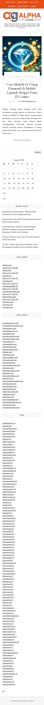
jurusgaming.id (8, 539)
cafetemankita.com (10, 357)
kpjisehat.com (7, 373)
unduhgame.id (8, 682)
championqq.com (9, 297)
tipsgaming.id (7, 473)
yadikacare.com (8, 394)
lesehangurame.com (10, 323)
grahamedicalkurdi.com (11, 402)
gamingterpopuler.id (10, 642)
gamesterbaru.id (9, 455)
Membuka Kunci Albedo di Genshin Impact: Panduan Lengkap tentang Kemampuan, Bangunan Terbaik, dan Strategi (19, 229)
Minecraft (12, 6)
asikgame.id (7, 605)
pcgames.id (7, 505)
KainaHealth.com (9, 389)
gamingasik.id (8, 529)
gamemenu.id (7, 589)
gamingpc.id (7, 478)
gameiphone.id (8, 434)
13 (19, 178)
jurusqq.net (6, 276)
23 (33, 183)
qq (3, 691)
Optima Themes (28, 701)
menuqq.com (7, 307)
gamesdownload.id (10, 653)
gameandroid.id (8, 431)
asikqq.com (7, 265)
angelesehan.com (9, 347)
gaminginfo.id (7, 515)
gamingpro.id (7, 624)
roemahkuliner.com (10, 331)
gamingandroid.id (9, 481)
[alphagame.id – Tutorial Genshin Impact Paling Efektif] (22, 17)
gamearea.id (7, 600)
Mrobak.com (7, 352)
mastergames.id (8, 610)
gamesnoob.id (8, 645)
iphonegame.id (8, 486)
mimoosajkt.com (8, 363)
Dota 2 (13, 2)
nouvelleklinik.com (9, 386)
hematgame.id (8, 608)
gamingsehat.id (8, 629)
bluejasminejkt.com (10, 349)
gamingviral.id (8, 621)
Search (37, 152)
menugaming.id (8, 542)
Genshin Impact (23, 2)
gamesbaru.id (8, 650)
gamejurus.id (7, 587)
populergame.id (8, 684)
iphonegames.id (8, 436)
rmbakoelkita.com (9, 344)
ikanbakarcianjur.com (11, 370)
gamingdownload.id (10, 616)
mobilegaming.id (9, 492)
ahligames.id (7, 576)
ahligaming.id (7, 568)
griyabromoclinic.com (10, 407)
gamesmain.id (8, 558)
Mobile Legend (22, 6)
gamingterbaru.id (9, 484)
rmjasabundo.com (9, 360)
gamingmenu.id (8, 526)
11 (9, 178)
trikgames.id (7, 465)
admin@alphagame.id (28, 101)
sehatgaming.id (8, 634)
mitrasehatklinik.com (10, 376)
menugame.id (7, 613)
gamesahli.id (7, 560)
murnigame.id (7, 595)
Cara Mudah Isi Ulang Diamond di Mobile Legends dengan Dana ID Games (22, 90)
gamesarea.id (8, 597)
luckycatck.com (8, 341)
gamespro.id (7, 647)
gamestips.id (7, 457)
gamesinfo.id (7, 444)
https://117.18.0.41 (10, 283)
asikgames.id (7, 581)
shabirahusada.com (10, 392)
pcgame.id (6, 502)
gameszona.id (8, 566)
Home (7, 2)
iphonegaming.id (9, 489)
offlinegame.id (8, 494)
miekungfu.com (8, 355)
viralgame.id (7, 679)
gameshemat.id (8, 573)
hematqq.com (7, 302)
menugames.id (8, 571)
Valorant (32, 6)
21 (23, 183)
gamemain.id (7, 584)
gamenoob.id (7, 655)
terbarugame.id (8, 508)
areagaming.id (8, 544)
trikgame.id (7, 426)
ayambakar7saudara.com (12, 326)
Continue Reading (22, 140)
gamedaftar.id (8, 668)
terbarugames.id (9, 510)
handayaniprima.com (10, 336)
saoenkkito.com (8, 334)
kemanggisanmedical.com (12, 381)
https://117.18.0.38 (10, 289)
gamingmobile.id (9, 471)
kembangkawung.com (11, 365)
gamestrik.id (7, 463)
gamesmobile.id (8, 450)
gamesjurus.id (8, 555)
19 (14, 183)
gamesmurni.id (8, 552)
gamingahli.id (7, 531)
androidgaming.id (9, 428)
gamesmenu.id (8, 550)
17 (5, 183)
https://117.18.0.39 (10, 273)
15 (28, 178)
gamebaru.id (7, 660)
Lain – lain (34, 2)
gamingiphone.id (9, 468)
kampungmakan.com (10, 339)
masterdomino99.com (11, 291)
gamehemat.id (8, 579)
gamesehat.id (7, 671)
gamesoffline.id (8, 452)
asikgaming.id (8, 547)
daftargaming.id (8, 631)
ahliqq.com (6, 270)
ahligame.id (7, 602)
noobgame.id (7, 676)
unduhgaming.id (8, 626)
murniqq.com (7, 305)
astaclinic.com (8, 397)
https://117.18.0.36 (10, 268)
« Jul (4, 198)
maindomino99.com (10, 286)
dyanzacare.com (9, 405)
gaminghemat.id (9, 518)
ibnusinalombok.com (10, 399)
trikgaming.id (7, 476)
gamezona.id (7, 592)
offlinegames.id (8, 442)
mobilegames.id (8, 447)
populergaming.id (9, 637)
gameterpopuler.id (9, 674)
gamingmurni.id (8, 521)
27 (19, 188)
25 (9, 188)
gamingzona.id (8, 537)
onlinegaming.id (8, 500)
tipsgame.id (7, 513)
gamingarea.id (8, 534)
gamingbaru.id (8, 618)
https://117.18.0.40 (10, 299)
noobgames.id (8, 663)
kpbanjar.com (7, 378)
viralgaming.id (8, 639)
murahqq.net (7, 281)
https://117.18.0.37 (10, 294)
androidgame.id (8, 423)
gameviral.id (7, 666)
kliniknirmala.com (9, 384)
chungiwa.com (8, 368)
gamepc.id (6, 439)
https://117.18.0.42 (10, 278)
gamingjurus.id (8, 523)
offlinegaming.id (8, 497)
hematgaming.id (9, 563)
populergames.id (9, 658)
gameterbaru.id (8, 460)
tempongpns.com (9, 328)
